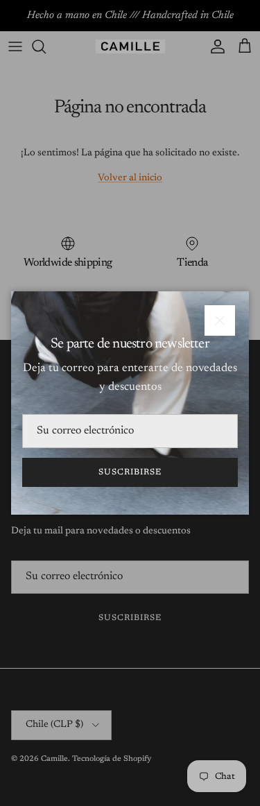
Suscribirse (130, 472)
